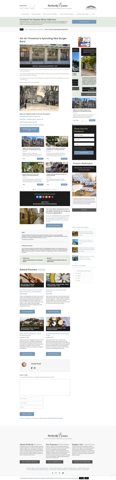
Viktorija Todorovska (52, 329)
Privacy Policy (83, 148)
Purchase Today (84, 21)
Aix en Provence (37, 204)
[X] (52, 197)
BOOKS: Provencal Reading (66, 14)
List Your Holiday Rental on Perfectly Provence (38, 469)
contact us (44, 237)
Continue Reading (27, 311)
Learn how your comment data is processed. (51, 418)
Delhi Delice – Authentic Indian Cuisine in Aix (31, 119)
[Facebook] (37, 197)
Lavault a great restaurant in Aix (28, 122)
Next (97, 72)
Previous (71, 72)
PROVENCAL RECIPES (36, 14)
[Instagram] (40, 197)
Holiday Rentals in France (84, 468)
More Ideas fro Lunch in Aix (29, 129)
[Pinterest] (43, 197)
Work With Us (26, 8)
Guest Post (35, 66)
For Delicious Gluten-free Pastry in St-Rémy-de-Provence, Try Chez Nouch (31, 290)
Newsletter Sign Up (30, 468)
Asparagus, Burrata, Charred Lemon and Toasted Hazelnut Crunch (86, 233)
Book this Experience (54, 225)
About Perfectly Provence (29, 461)
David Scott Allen (60, 284)
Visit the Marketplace (54, 461)
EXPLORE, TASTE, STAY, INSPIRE (50, 14)
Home (21, 29)
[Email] (46, 197)
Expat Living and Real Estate (84, 271)
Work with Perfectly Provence (70, 468)
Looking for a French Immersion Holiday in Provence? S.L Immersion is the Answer (86, 258)
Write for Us (32, 8)
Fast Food (47, 204)
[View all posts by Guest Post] (24, 364)
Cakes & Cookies (51, 284)
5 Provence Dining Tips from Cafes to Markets (32, 125)
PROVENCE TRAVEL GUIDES (83, 14)
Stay (79, 278)
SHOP (93, 14)
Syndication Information (28, 239)
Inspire (79, 275)
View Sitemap (85, 469)
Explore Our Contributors (82, 461)
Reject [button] (86, 478)
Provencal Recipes (51, 285)
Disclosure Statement (62, 469)
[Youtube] (49, 197)
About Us (21, 8)
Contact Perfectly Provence (74, 469)
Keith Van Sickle (24, 284)
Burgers (43, 204)
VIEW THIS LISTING (84, 94)
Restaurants (54, 204)
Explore (79, 273)
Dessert (67, 284)
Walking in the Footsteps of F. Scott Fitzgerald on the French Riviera (86, 241)
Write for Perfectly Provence (55, 468)
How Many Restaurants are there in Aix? (30, 116)
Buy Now (84, 221)
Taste (26, 29)
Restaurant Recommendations (36, 29)
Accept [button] (81, 478)
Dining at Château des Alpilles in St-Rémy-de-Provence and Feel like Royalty (87, 249)
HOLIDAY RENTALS (25, 14)
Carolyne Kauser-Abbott (27, 328)
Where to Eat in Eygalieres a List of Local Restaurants (30, 334)
